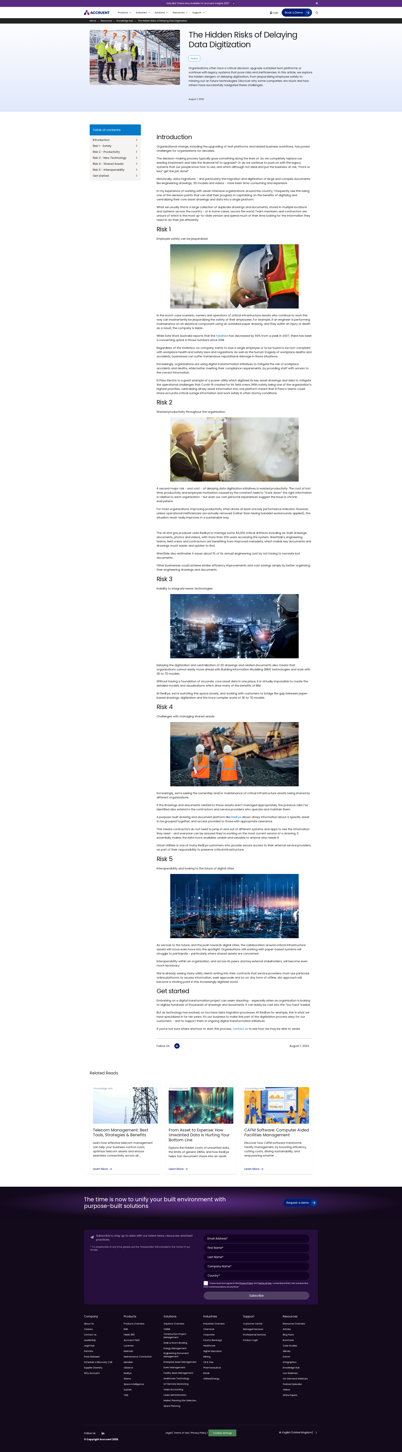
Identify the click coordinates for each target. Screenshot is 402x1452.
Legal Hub (89, 1345)
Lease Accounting (173, 1389)
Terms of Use (265, 1283)
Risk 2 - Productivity (106, 152)
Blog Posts (288, 1334)
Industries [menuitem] (141, 12)
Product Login (250, 1340)
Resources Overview (294, 1323)
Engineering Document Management (176, 1355)
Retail (206, 1373)
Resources (106, 20)
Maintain (128, 1351)
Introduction (101, 140)
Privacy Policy (246, 1283)
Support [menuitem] (196, 12)
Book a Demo (294, 12)
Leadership (90, 1340)
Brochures (288, 1340)
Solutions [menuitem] (160, 12)
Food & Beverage (212, 1340)
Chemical (208, 1329)
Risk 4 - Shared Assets (108, 164)
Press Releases (92, 1356)
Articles (287, 1329)
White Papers (290, 1395)
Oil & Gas (208, 1362)
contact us (240, 1029)
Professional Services (254, 1334)
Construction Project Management (175, 1335)
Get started (101, 176)
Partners (88, 1351)
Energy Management (175, 1348)
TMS (126, 1395)
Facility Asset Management (178, 1373)
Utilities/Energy (211, 1378)
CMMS (167, 1329)
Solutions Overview (174, 1323)
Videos (286, 1389)
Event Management (174, 1367)
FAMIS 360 (129, 1334)
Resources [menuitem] (179, 12)
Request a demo (297, 1203)
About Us (89, 1323)
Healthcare (209, 1345)
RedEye (194, 58)
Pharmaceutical (212, 1367)
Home (93, 20)
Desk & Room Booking (175, 1342)
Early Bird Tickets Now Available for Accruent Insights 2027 (198, 3)
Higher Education (212, 1351)
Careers (88, 1329)
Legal (169, 1432)
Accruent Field (131, 1340)
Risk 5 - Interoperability (109, 170)
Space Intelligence (134, 1384)
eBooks (287, 1351)
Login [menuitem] (275, 12)
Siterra (127, 1378)
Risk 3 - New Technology (110, 158)
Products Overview (134, 1323)
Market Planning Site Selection (180, 1400)
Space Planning (172, 1406)
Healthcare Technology (176, 1378)
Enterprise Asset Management (180, 1362)
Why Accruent (92, 1373)
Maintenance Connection (138, 1356)
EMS (126, 1329)
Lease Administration (175, 1395)
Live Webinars (290, 1373)
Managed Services (253, 1329)
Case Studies (290, 1345)
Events (286, 1356)
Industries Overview (214, 1323)
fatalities (222, 336)
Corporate (209, 1334)
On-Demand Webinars (295, 1378)
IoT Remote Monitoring (176, 1384)
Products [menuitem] (123, 12)
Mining (206, 1356)
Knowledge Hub (125, 20)
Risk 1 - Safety (102, 146)
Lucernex (129, 1345)
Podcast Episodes (292, 1384)
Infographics (289, 1362)
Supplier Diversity (93, 1367)
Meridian (128, 1362)
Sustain (128, 1389)
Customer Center (252, 1323)
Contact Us (90, 1334)
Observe (128, 1367)
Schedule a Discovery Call (98, 1362)
